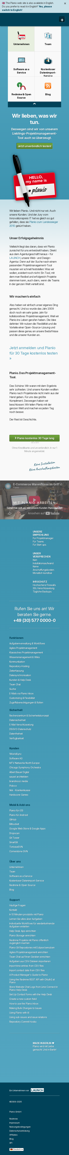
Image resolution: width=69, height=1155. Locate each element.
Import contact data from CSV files (27, 970)
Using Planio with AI (19, 1012)
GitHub (12, 819)
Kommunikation (17, 661)
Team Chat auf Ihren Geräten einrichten (29, 956)
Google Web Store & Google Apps (27, 828)
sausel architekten (18, 776)
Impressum (14, 1123)
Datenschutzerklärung (19, 1131)
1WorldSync (15, 753)
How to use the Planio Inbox (24, 1003)
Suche (12, 689)
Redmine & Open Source (22, 885)
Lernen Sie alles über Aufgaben (25, 919)
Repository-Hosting (19, 666)
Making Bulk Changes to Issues (25, 1008)
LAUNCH (14, 258)
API (10, 1143)
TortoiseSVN (16, 846)
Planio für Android (18, 815)
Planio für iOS (16, 810)
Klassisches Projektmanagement (26, 652)
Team (12, 871)
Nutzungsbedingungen (20, 1127)
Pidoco (13, 785)
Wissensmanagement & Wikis (24, 657)
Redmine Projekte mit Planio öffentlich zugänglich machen (29, 942)
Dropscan (14, 833)
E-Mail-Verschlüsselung (21, 724)
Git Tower (14, 837)
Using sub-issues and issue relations (28, 1017)
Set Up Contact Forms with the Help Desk (30, 994)
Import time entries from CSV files (26, 965)
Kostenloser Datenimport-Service (26, 880)
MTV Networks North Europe (24, 763)
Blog (11, 889)
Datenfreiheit (16, 733)
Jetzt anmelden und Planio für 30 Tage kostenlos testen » (33, 353)
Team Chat (15, 684)
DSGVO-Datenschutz (20, 729)
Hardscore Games (18, 794)
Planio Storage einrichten (22, 935)
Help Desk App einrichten (22, 931)
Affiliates (13, 1135)
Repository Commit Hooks (23, 1021)
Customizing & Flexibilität (22, 698)
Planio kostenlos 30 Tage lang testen (34, 438)
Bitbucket (14, 824)
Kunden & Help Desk (20, 680)
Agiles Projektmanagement (23, 648)
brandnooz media (18, 781)
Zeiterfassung (16, 670)
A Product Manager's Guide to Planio (28, 974)
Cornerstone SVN (18, 851)
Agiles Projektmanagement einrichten (28, 952)
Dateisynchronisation (20, 675)
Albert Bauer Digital (19, 772)
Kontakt (13, 909)
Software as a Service (20, 876)
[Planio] (15, 19)
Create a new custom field (23, 999)
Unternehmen (16, 867)
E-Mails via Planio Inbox (21, 693)
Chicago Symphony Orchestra (25, 767)
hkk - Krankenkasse (19, 790)
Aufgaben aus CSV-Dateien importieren (30, 961)
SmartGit (13, 842)
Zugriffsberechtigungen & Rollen (26, 702)
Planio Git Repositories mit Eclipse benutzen (32, 947)
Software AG (16, 758)
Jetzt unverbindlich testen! (34, 146)
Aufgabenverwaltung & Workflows (27, 643)
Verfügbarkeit (16, 738)
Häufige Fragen (17, 905)
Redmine (13, 1119)
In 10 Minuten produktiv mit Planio (26, 914)
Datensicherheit (17, 720)
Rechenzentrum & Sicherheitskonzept (29, 715)
